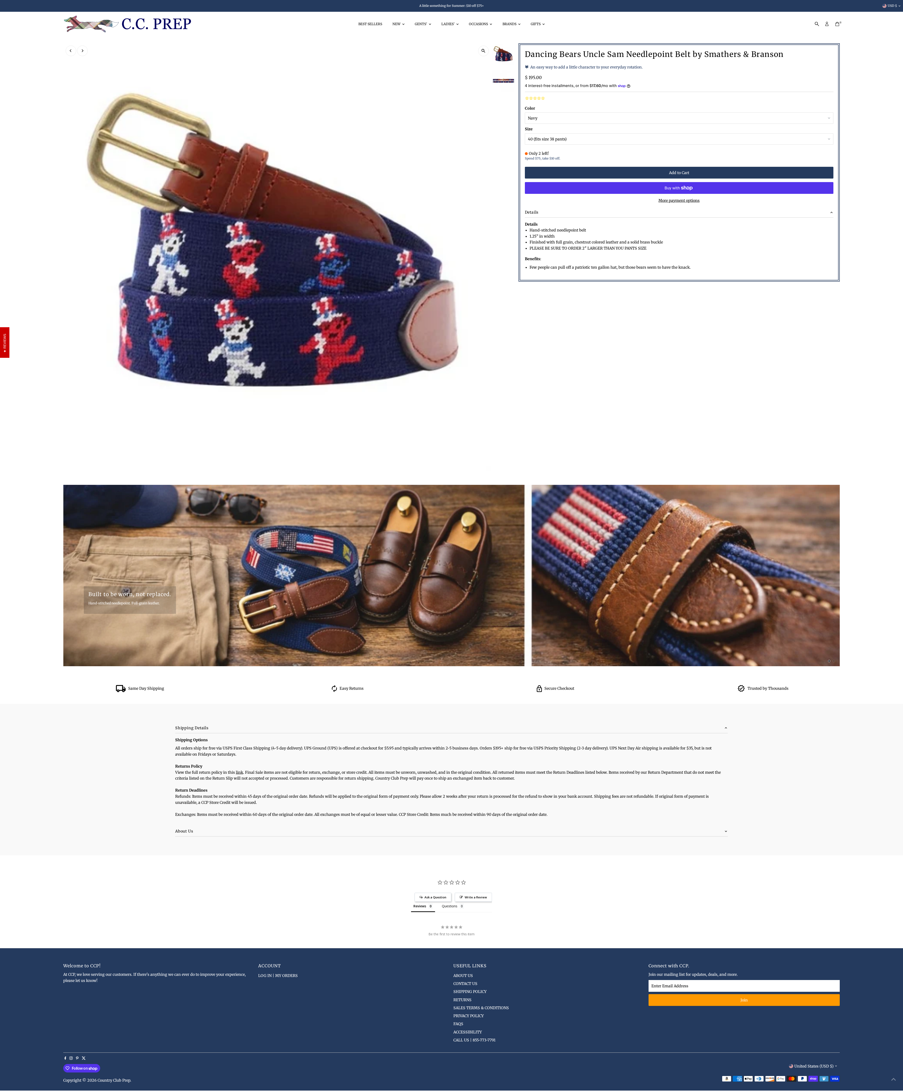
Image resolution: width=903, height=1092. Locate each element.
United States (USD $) (814, 1066)
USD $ (892, 6)
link (239, 772)
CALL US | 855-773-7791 (474, 1040)
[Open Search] (817, 24)
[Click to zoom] (483, 51)
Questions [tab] (449, 906)
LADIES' (448, 24)
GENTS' (421, 24)
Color (530, 108)
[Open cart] (837, 24)
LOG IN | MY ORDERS (278, 975)
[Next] (82, 50)
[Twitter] (84, 1058)
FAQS (458, 1023)
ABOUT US (463, 975)
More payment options (679, 200)
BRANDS (510, 24)
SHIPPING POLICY (470, 991)
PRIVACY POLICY (468, 1015)
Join (744, 1000)
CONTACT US (465, 983)
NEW (396, 24)
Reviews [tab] (419, 906)
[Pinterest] (77, 1058)
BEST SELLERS (370, 24)
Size (529, 129)
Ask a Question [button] (435, 897)
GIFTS (536, 24)
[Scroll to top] (893, 1079)
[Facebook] (65, 1058)
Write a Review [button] (476, 897)
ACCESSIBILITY (467, 1032)
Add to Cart (679, 172)
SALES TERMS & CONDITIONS (481, 1007)
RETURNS (462, 999)
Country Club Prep (114, 1080)
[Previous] (71, 50)
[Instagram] (71, 1058)
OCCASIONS (479, 24)
